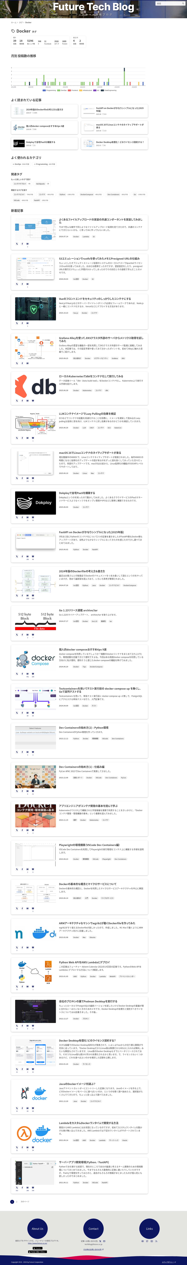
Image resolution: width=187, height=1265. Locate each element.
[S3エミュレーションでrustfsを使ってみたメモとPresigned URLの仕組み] (35, 269)
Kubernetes (87, 390)
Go (135, 194)
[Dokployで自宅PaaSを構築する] (19, 143)
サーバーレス (113, 1140)
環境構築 (95, 738)
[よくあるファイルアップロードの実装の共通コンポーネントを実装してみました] (35, 229)
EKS (123, 358)
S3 (94, 236)
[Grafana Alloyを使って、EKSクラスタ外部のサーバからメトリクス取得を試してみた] (35, 348)
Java (94, 585)
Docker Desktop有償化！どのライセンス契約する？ (120, 142)
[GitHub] (147, 1241)
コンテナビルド (19, 194)
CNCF (92, 428)
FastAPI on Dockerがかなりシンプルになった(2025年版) (120, 109)
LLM (84, 428)
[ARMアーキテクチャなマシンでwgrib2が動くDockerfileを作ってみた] (35, 933)
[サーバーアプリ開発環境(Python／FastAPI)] (35, 1173)
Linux (85, 473)
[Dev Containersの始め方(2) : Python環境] (35, 737)
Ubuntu (92, 937)
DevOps (18, 164)
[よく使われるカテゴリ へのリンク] (42, 157)
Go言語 (76, 279)
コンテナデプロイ (20, 184)
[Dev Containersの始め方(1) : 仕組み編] (35, 776)
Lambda (86, 236)
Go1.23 (94, 621)
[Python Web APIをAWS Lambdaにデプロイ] (35, 972)
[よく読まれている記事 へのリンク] (42, 100)
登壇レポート (78, 777)
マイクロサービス (107, 898)
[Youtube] (152, 1241)
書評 (74, 820)
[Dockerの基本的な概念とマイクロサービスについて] (35, 894)
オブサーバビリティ (101, 358)
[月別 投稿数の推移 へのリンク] (37, 55)
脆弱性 (103, 621)
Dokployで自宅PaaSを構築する (40, 142)
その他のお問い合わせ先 (93, 1249)
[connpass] (142, 1241)
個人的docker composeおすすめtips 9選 (45, 126)
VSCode (17, 200)
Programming (42, 164)
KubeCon (117, 428)
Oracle (124, 1140)
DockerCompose (87, 194)
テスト (94, 706)
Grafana (115, 358)
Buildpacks (40, 184)
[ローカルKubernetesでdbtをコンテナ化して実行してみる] (35, 386)
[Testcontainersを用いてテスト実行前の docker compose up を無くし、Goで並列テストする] (35, 698)
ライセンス (86, 1064)
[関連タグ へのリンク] (23, 174)
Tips (84, 667)
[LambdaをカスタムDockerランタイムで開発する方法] (35, 1132)
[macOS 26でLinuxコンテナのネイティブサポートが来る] (89, 127)
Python (62, 194)
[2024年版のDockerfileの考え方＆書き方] (19, 111)
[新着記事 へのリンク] (24, 210)
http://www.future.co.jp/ (37, 1243)
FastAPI (37, 200)
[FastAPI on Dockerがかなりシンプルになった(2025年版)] (89, 111)
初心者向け (77, 358)
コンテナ (42, 194)
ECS (109, 428)
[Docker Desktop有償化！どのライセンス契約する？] (89, 143)
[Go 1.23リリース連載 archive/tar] (35, 620)
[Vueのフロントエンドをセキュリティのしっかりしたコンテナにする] (35, 308)
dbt (106, 390)
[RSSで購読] (156, 1241)
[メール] (104, 1241)
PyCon (123, 777)
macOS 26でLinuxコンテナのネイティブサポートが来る (120, 126)
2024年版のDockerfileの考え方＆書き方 (44, 109)
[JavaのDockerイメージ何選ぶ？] (35, 1093)
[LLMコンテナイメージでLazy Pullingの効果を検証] (35, 423)
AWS (75, 976)
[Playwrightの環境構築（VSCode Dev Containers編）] (35, 854)
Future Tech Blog (93, 6)
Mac (92, 473)
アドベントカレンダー (127, 976)
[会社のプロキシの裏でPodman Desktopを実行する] (35, 1011)
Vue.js (75, 313)
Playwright (106, 859)
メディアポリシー (169, 1262)
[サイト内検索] (183, 3)
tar (111, 621)
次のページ (25, 1201)
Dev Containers (113, 194)
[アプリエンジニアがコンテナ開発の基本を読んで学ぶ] (35, 815)
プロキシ (86, 1018)
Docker (76, 236)
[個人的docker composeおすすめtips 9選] (19, 127)
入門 (86, 898)
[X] (100, 1241)
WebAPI (113, 976)
